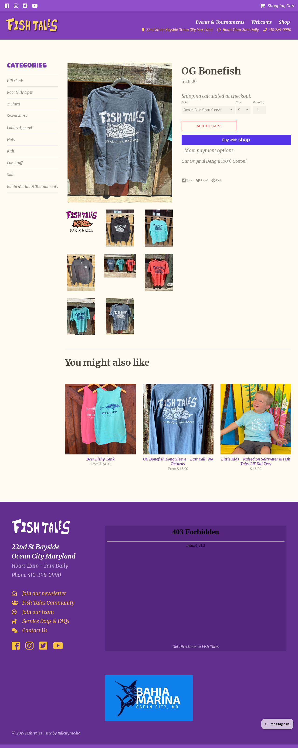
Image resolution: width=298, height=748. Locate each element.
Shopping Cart (280, 5)
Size (238, 102)
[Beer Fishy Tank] (100, 419)
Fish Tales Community (47, 602)
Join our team (37, 612)
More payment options (209, 151)
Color (185, 102)
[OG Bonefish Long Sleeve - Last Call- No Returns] (178, 419)
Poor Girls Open (20, 92)
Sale (10, 174)
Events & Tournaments (220, 22)
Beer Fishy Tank (100, 459)
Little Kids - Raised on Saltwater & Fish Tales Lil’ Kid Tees (255, 461)
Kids (10, 151)
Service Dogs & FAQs (45, 621)
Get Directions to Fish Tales (196, 646)
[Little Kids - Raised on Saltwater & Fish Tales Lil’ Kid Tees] (255, 419)
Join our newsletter (43, 593)
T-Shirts (13, 104)
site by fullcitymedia (63, 733)
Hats (11, 139)
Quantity (258, 102)
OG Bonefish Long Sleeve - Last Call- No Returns (178, 461)
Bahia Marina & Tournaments (32, 186)
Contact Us (34, 630)
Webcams (261, 22)
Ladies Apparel (19, 127)
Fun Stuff (14, 163)
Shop (284, 22)
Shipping (191, 96)
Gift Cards (15, 80)
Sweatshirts (17, 115)
